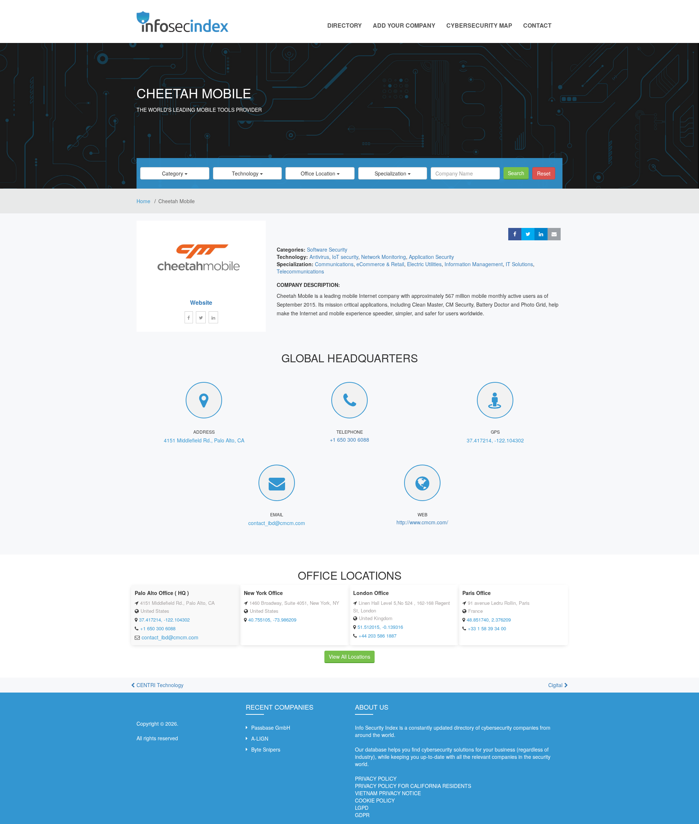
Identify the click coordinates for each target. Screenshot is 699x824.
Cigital (555, 685)
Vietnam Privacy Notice (388, 793)
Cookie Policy (375, 800)
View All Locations (349, 656)
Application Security (431, 256)
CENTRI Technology (160, 685)
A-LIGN (259, 738)
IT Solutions (519, 264)
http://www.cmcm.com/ (422, 522)
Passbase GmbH (270, 727)
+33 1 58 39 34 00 (487, 628)
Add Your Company (404, 25)
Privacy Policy (375, 778)
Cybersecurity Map (479, 25)
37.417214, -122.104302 (495, 440)
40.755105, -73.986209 (272, 619)
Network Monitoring (383, 256)
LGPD (361, 807)
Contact (537, 25)
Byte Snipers (265, 749)
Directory (344, 25)
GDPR (362, 815)
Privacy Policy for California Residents (413, 785)
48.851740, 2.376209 (489, 619)
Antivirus (319, 256)
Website (201, 302)
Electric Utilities (424, 264)
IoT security (345, 256)
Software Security (327, 249)
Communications (334, 264)
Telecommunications (300, 271)
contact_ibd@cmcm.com (276, 523)
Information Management (474, 264)
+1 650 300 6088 (349, 439)
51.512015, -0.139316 (380, 626)
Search (516, 173)
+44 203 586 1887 (377, 635)
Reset (543, 173)
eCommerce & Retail (380, 264)
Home (144, 201)
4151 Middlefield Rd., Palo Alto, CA (204, 440)
